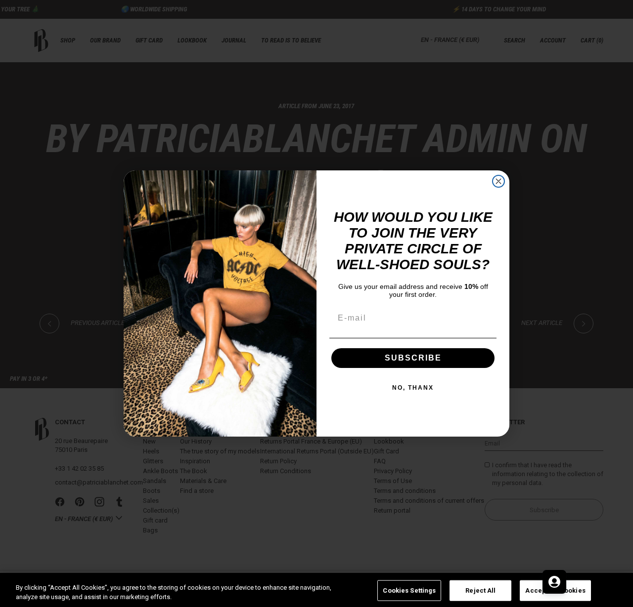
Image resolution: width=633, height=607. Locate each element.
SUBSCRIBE (413, 358)
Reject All (480, 590)
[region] (316, 590)
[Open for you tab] (554, 582)
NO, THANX (413, 387)
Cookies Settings (409, 590)
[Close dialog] (498, 181)
